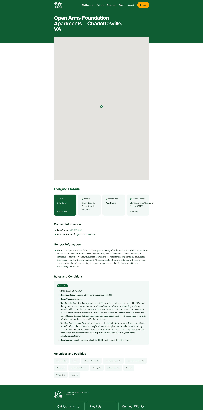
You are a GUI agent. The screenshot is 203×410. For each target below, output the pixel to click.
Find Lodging (87, 5)
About (121, 5)
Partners (100, 5)
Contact (130, 5)
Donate (143, 5)
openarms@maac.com (86, 234)
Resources (111, 5)
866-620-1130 (75, 230)
